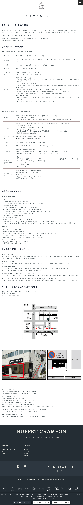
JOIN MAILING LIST (61, 469)
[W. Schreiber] (56, 488)
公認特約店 (27, 449)
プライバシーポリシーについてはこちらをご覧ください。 (41, 498)
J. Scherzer (41, 6)
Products (5, 446)
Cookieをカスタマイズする (61, 502)
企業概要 (26, 453)
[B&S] (19, 489)
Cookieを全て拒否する (42, 502)
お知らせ (11, 40)
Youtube (25, 466)
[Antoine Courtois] (27, 489)
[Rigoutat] (70, 489)
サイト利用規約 (53, 479)
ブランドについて (28, 451)
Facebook (18, 466)
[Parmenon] (77, 489)
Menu (80, 2)
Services (27, 446)
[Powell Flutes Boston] (63, 489)
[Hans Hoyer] (34, 489)
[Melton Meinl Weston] (48, 489)
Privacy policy (61, 479)
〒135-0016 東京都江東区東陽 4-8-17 (12, 296)
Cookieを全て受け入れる (22, 502)
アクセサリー (5, 453)
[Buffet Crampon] (5, 489)
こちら (19, 414)
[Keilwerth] (41, 489)
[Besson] (12, 489)
